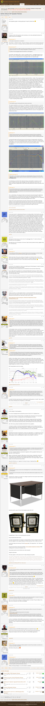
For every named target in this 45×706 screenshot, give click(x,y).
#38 (43, 625)
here (11, 9)
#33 (43, 444)
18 (26, 678)
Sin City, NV (6, 398)
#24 (43, 237)
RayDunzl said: (12, 39)
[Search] (43, 4)
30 (5, 685)
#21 (43, 19)
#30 (43, 387)
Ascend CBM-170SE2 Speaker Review (12, 673)
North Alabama (5, 262)
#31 (43, 409)
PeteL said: (11, 318)
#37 (43, 605)
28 (26, 684)
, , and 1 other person (18, 562)
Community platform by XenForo (16, 704)
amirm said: (11, 187)
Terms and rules (32, 702)
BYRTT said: (11, 389)
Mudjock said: (12, 350)
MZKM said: (11, 132)
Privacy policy (38, 702)
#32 (43, 430)
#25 (43, 249)
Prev (2, 17)
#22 (43, 33)
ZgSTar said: (11, 643)
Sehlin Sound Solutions (12, 207)
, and (15, 384)
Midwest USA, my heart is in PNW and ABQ (5, 277)
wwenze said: (12, 468)
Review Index (16, 4)
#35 (43, 565)
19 (4, 679)
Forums (22, 4)
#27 (43, 291)
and (13, 463)
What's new (27, 4)
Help (42, 702)
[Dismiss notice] (43, 8)
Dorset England (5, 30)
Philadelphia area (5, 423)
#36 (43, 593)
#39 (43, 641)
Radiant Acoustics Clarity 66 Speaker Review (13, 677)
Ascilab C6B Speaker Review (10, 687)
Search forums (7, 5)
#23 (43, 212)
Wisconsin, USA (5, 652)
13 (5, 675)
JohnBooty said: (12, 567)
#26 (43, 264)
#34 (43, 465)
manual (26, 543)
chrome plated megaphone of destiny (33, 546)
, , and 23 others (17, 209)
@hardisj (20, 253)
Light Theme (3, 702)
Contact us (27, 702)
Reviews (10, 4)
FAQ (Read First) (4, 4)
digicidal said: (12, 627)
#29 (43, 340)
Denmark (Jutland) (5, 354)
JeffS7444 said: (12, 446)
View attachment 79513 (13, 613)
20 (5, 679)
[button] (30, 4)
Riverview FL (6, 478)
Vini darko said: (12, 101)
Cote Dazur (40, 678)
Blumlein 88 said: (12, 46)
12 (4, 675)
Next (9, 17)
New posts (2, 5)
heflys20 (40, 682)
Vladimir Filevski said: (13, 174)
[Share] (41, 19)
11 (26, 674)
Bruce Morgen (39, 688)
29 (4, 685)
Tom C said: (11, 595)
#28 (43, 316)
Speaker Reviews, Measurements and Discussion (18, 674)
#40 (43, 655)
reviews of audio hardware (20, 8)
